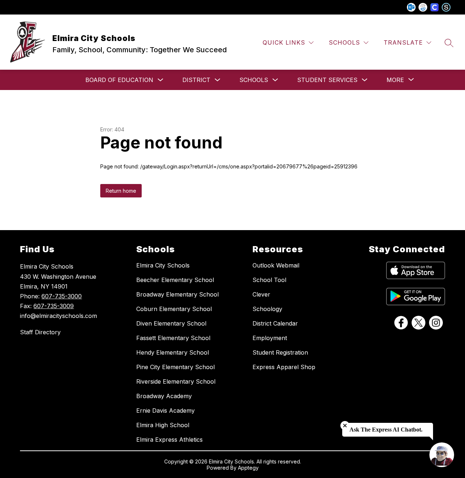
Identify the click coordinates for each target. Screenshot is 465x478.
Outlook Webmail (275, 265)
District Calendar (275, 323)
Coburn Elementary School (174, 308)
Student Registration (280, 352)
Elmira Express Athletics (169, 439)
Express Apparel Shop (283, 367)
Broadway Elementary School (177, 294)
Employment (269, 338)
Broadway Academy (164, 396)
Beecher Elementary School (175, 279)
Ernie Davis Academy (165, 410)
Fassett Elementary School (173, 338)
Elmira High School (162, 425)
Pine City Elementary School (175, 367)
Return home (121, 191)
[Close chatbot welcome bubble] (344, 425)
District (196, 79)
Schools (253, 79)
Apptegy (248, 468)
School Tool (269, 279)
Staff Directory (40, 332)
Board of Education (119, 79)
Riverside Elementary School (175, 381)
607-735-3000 (61, 296)
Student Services (327, 79)
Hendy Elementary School (172, 352)
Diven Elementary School (171, 323)
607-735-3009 (53, 306)
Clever (261, 294)
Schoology (267, 308)
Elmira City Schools (163, 265)
